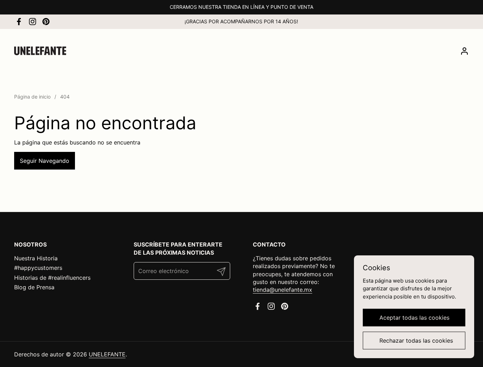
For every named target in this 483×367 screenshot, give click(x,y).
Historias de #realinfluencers (52, 277)
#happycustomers (38, 267)
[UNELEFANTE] (40, 51)
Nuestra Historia (36, 258)
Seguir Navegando (44, 160)
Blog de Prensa (34, 287)
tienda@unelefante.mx (282, 289)
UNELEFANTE (107, 354)
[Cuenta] (464, 51)
